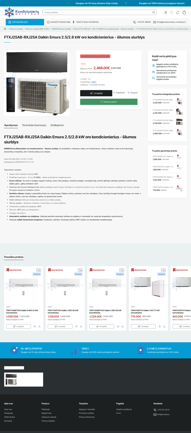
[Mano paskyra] (166, 12)
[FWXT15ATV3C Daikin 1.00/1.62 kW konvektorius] (179, 168)
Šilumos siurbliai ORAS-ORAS (37, 29)
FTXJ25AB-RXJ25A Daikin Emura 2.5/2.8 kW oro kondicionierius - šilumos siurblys (29, 376)
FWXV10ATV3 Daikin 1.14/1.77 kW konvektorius (163, 187)
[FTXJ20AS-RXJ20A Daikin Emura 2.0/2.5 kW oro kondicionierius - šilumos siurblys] (179, 111)
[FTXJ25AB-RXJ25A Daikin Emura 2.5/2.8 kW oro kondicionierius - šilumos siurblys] (11, 379)
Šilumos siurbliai (16, 29)
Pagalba (120, 403)
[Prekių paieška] (153, 12)
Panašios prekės (13, 257)
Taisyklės (83, 403)
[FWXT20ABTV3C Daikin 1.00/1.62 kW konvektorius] (179, 178)
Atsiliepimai (57, 125)
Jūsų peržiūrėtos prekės (14, 367)
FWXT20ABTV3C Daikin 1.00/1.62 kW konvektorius (163, 177)
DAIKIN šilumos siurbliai (61, 29)
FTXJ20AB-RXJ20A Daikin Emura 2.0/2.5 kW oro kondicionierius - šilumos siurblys (163, 120)
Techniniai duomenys (34, 125)
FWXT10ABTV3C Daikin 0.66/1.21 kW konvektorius (163, 156)
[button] (96, 93)
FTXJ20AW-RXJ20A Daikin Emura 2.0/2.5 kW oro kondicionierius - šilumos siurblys (163, 100)
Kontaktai (158, 403)
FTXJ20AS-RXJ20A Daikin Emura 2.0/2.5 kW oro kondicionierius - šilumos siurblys (163, 110)
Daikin (93, 82)
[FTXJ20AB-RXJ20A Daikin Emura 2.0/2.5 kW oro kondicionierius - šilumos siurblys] (179, 122)
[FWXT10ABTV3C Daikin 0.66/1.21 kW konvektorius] (179, 158)
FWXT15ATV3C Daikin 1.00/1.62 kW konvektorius (163, 167)
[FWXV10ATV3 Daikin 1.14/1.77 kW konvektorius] (179, 189)
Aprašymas (11, 125)
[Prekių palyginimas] (178, 12)
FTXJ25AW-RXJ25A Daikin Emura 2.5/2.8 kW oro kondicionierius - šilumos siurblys (163, 131)
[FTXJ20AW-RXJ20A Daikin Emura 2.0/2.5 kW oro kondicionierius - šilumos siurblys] (179, 101)
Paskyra (45, 403)
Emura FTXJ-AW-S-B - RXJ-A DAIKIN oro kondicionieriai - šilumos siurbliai (103, 29)
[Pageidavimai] (172, 12)
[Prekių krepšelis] (184, 12)
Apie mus (8, 403)
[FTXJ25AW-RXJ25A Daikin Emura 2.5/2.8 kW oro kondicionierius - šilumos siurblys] (179, 132)
